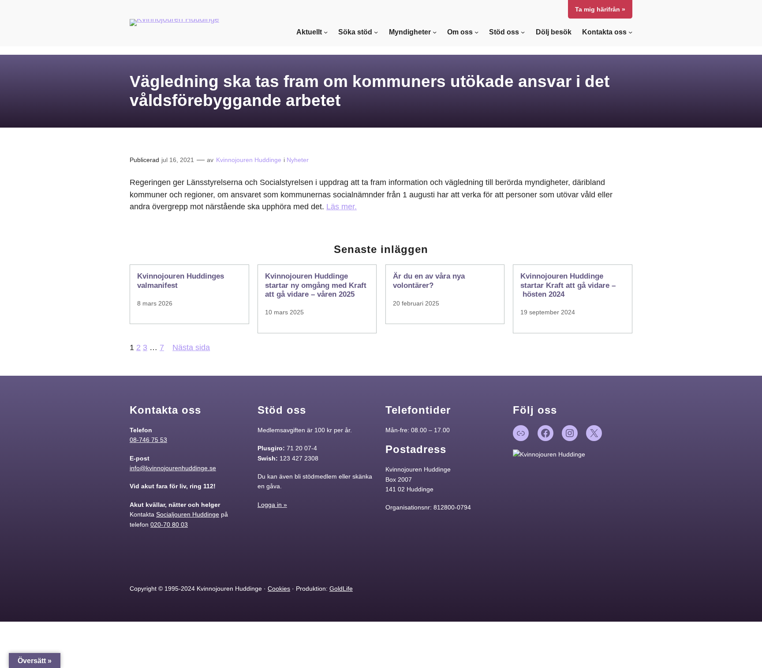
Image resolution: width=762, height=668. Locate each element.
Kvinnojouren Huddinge (248, 159)
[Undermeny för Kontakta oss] (630, 32)
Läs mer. (341, 206)
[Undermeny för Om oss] (476, 32)
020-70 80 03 (169, 524)
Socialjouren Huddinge (187, 514)
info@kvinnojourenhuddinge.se (173, 468)
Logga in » (272, 504)
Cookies (279, 588)
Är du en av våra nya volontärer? (429, 280)
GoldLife (341, 588)
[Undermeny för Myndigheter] (435, 32)
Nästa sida (191, 347)
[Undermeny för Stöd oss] (523, 32)
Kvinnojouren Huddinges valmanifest (180, 280)
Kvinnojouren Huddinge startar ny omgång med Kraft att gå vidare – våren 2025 (315, 285)
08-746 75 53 (148, 439)
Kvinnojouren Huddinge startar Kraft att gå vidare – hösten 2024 (568, 285)
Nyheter (298, 159)
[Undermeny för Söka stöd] (376, 32)
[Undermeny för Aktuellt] (326, 32)
